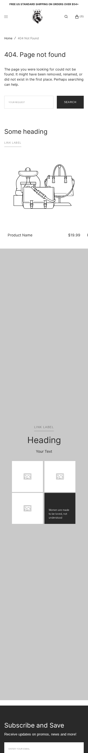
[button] (66, 16)
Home (8, 38)
